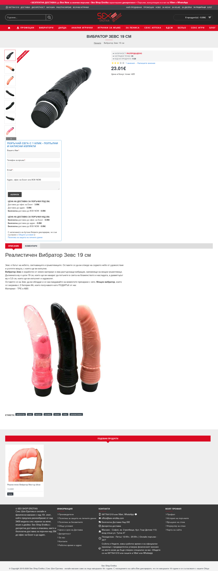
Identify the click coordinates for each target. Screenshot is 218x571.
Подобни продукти (108, 438)
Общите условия (26, 234)
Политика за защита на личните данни (25, 237)
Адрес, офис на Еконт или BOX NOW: (24, 180)
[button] (11, 52)
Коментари (31, 245)
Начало (97, 42)
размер (48, 414)
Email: (10, 170)
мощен (38, 414)
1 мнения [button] (130, 62)
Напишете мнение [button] (146, 62)
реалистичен (76, 414)
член (65, 414)
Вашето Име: (13, 150)
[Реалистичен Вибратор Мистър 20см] (24, 463)
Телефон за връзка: (16, 160)
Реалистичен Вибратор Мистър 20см (23, 484)
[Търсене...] (49, 17)
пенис (57, 414)
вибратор (21, 414)
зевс (30, 414)
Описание (13, 245)
